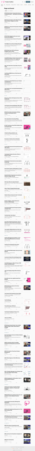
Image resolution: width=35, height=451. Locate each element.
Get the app (20, 448)
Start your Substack (15, 448)
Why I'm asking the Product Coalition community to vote (13, 258)
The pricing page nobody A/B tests (10, 252)
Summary (6, 15)
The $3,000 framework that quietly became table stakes (13, 147)
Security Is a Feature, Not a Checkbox (12, 138)
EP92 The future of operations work (12, 425)
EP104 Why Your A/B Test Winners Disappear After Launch (12, 51)
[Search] (22, 2)
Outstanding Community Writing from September (12, 402)
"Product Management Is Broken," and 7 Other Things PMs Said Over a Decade (12, 238)
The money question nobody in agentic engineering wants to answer (13, 183)
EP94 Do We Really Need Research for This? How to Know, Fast (13, 410)
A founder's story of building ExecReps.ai (11, 196)
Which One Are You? (7, 373)
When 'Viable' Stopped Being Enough (12, 188)
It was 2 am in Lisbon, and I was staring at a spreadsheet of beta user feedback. (13, 224)
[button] (2, 5)
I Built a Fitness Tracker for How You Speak (13, 194)
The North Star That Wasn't (10, 215)
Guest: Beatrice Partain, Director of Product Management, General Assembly (13, 128)
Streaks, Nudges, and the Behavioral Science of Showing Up (12, 201)
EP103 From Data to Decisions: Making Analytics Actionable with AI (12, 113)
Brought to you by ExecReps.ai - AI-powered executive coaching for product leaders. (12, 295)
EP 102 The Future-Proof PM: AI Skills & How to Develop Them (13, 126)
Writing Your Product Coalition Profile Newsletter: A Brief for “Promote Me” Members (12, 388)
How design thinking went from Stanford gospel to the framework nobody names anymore (13, 149)
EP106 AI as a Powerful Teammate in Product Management (14, 27)
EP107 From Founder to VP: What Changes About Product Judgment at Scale (13, 20)
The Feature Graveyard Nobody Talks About (13, 105)
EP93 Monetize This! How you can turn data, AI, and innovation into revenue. (13, 417)
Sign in (32, 1)
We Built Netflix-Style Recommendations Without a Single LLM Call (13, 176)
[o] (27, 15)
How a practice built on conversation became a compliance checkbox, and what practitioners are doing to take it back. (13, 107)
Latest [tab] (6, 10)
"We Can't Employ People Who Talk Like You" (13, 271)
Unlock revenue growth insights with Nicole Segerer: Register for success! (14, 419)
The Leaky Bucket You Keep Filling (12, 118)
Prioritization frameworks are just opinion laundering (13, 162)
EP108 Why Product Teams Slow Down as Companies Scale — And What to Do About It (14, 14)
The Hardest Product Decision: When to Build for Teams (13, 155)
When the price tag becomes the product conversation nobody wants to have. (12, 91)
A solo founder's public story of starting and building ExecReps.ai (12, 273)
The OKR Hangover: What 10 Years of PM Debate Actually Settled (13, 264)
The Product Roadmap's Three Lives (12, 311)
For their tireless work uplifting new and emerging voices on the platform (13, 281)
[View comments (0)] (10, 17)
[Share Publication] (24, 2)
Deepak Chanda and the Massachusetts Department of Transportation (12, 337)
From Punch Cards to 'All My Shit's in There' (13, 168)
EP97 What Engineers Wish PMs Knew (12, 357)
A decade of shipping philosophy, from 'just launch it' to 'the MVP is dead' (13, 190)
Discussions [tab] (11, 10)
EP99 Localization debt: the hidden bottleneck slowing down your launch (12, 343)
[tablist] (9, 11)
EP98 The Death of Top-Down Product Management (12, 352)
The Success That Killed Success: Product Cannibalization (13, 81)
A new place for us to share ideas (9, 318)
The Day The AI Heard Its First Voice (12, 244)
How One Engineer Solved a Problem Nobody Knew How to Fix (14, 335)
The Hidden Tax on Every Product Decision (13, 43)
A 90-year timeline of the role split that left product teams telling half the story (13, 76)
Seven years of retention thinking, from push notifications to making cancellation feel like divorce (13, 170)
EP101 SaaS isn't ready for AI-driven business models (12, 286)
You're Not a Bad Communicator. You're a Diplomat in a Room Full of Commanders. (13, 222)
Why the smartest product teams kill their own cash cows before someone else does (13, 83)
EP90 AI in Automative (9, 439)
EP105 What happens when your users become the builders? (12, 37)
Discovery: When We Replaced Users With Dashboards (13, 98)
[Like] (5, 47)
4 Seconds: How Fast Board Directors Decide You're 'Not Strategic (14, 364)
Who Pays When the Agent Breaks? (12, 181)
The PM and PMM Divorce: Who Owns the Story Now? (13, 74)
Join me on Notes (8, 317)
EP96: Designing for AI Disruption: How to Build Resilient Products (13, 379)
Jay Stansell (8, 16)
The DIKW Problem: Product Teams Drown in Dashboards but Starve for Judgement (13, 59)
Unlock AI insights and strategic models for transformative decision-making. (13, 427)
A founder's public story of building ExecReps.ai (12, 156)
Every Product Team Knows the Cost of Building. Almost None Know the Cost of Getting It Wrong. (13, 45)
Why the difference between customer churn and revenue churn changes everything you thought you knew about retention (13, 231)
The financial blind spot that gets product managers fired (13, 208)
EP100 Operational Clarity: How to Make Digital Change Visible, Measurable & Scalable (13, 326)
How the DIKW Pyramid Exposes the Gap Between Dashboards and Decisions (12, 61)
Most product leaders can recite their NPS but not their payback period (13, 210)
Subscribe (28, 1)
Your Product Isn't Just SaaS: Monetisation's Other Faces (13, 89)
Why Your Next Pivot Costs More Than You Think (13, 66)
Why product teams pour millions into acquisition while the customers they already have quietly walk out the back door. (13, 120)
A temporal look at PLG (8, 301)
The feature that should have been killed (13, 293)
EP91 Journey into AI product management (13, 433)
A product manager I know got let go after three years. (13, 307)
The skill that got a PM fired (10, 305)
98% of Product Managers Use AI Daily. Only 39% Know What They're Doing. (13, 372)
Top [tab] (8, 10)
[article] (17, 15)
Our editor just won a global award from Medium (12, 279)
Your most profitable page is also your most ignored (13, 251)
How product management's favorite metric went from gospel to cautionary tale (13, 217)
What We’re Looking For (8, 390)
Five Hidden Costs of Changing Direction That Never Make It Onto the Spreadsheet (13, 68)
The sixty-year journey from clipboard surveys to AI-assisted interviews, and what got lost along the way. (13, 100)
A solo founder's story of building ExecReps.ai (11, 134)
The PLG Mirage (8, 300)
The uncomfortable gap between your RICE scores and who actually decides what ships (13, 164)
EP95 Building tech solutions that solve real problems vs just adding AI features (13, 395)
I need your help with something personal (13, 257)
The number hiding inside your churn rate (13, 229)
